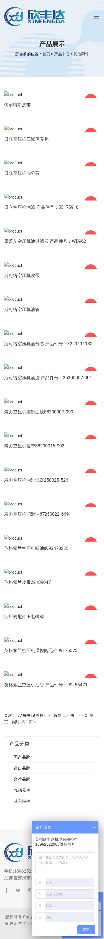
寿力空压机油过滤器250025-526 (36, 480)
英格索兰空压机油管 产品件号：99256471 (45, 684)
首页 (46, 54)
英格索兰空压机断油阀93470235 (36, 548)
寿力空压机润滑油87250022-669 (36, 514)
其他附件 (81, 54)
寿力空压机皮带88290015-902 (34, 446)
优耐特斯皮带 (17, 104)
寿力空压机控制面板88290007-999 (38, 412)
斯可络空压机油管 (22, 309)
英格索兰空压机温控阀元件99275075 (40, 650)
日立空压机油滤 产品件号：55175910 (41, 207)
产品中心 (62, 54)
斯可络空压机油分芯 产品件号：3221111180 (48, 343)
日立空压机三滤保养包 (26, 139)
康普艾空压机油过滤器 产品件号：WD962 (45, 241)
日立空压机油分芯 (22, 173)
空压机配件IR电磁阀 (24, 616)
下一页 (82, 715)
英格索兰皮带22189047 (27, 582)
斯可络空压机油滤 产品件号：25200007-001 (48, 377)
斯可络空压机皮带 (22, 275)
